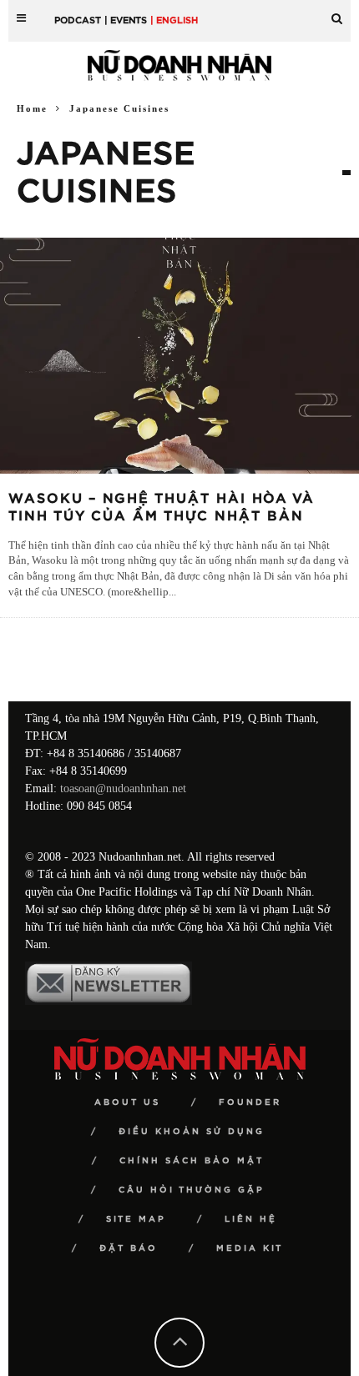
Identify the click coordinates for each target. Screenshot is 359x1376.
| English (174, 20)
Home (32, 108)
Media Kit (249, 1248)
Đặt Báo (128, 1248)
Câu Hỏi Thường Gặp (192, 1190)
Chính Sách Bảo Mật (191, 1161)
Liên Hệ (251, 1219)
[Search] (336, 12)
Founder (250, 1102)
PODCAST (77, 20)
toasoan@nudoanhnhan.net (123, 788)
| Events (125, 20)
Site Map (136, 1219)
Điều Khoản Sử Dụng (192, 1131)
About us (127, 1102)
